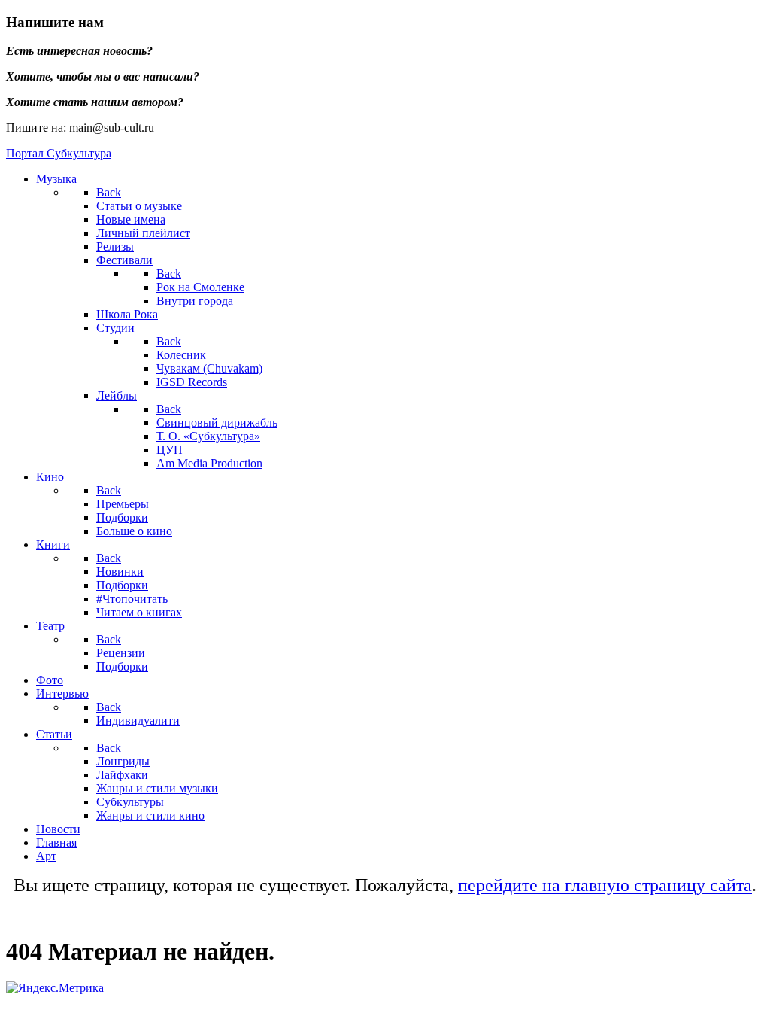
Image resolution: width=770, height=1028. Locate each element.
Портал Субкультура (58, 153)
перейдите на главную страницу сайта (605, 885)
